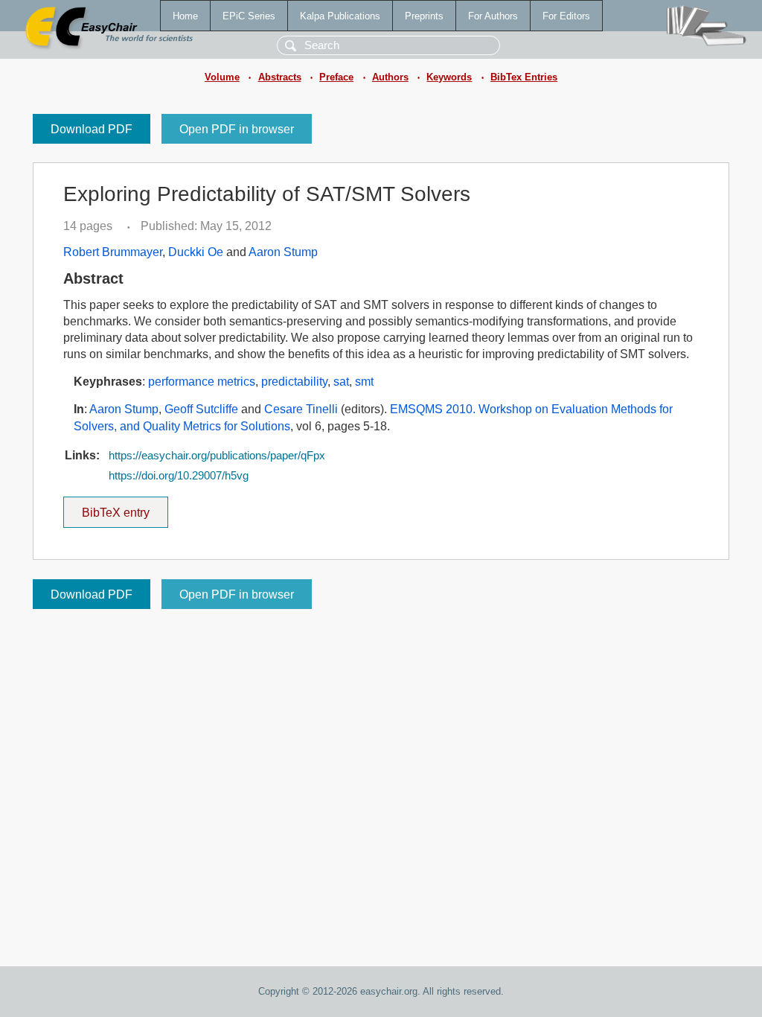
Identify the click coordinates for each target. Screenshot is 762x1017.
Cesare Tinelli (301, 409)
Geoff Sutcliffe (201, 409)
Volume (222, 77)
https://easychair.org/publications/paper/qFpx (217, 456)
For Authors (493, 16)
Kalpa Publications (340, 16)
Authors (390, 77)
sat (341, 381)
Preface (336, 77)
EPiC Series (248, 16)
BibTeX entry (125, 508)
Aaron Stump (283, 252)
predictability (294, 381)
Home (185, 16)
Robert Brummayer (112, 252)
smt (364, 381)
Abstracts (279, 77)
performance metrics (201, 381)
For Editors (566, 16)
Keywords (449, 77)
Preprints (424, 16)
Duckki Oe (195, 252)
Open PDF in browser (236, 129)
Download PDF (91, 129)
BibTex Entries (523, 77)
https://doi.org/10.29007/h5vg (179, 476)
